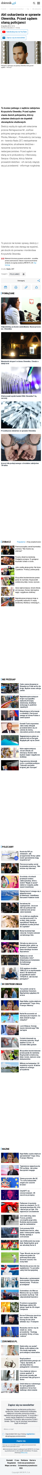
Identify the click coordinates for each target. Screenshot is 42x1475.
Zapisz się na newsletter (15, 38)
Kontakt (9, 1460)
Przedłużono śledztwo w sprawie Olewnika (18, 431)
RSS (21, 1468)
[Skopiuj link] (26, 287)
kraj (28, 9)
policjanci (14, 274)
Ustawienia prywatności (27, 1465)
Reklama (24, 1460)
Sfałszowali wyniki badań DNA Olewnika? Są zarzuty (19, 397)
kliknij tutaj (24, 1452)
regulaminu (30, 1434)
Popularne (21, 542)
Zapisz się (21, 1441)
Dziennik (3, 9)
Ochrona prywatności (26, 1463)
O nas (17, 1460)
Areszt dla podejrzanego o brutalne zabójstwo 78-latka (20, 464)
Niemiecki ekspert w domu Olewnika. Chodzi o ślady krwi (20, 362)
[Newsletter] (5, 287)
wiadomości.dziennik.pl (16, 9)
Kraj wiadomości (34, 542)
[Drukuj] (15, 287)
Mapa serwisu (10, 1465)
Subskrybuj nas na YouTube (16, 32)
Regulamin (11, 1463)
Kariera (33, 1460)
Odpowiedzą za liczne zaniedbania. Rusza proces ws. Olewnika (21, 328)
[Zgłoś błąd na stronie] (36, 287)
